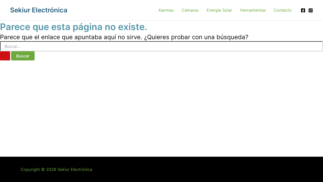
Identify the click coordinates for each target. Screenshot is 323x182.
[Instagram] (310, 10)
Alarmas (166, 10)
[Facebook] (303, 10)
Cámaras (190, 10)
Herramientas (253, 10)
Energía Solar (219, 10)
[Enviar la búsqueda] (5, 55)
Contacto (283, 10)
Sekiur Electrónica (38, 10)
